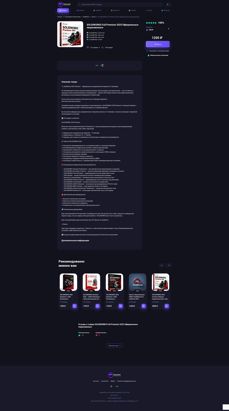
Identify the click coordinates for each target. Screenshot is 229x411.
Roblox (150, 10)
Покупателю (104, 381)
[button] (162, 265)
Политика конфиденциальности (126, 381)
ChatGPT (98, 10)
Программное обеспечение (72, 17)
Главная (59, 17)
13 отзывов (94, 47)
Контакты (96, 381)
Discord (81, 10)
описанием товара (163, 51)
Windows (167, 10)
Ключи (94, 17)
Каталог (64, 10)
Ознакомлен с (159, 51)
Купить (159, 44)
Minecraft (116, 10)
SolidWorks (86, 17)
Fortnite (133, 10)
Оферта (113, 381)
